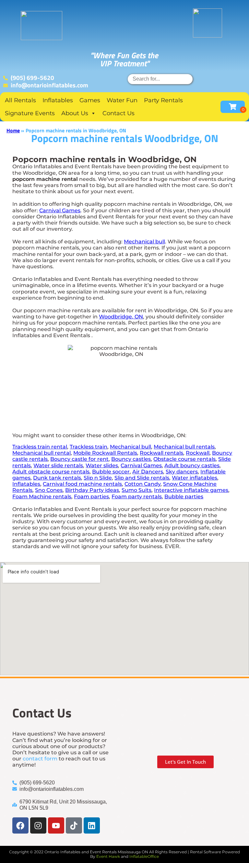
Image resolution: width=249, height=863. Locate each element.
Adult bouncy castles (191, 465)
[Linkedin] (92, 825)
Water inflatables (194, 478)
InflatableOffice (144, 856)
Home (13, 130)
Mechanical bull (144, 241)
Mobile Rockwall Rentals (105, 453)
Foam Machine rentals (41, 496)
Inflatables (57, 100)
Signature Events (30, 113)
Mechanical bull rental (41, 453)
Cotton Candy (142, 484)
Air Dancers (147, 472)
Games (89, 100)
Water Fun (122, 100)
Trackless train (88, 447)
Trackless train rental (39, 447)
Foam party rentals (137, 496)
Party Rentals (163, 100)
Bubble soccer (111, 472)
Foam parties (91, 496)
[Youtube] (56, 825)
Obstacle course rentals (184, 459)
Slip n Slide (98, 478)
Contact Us (118, 113)
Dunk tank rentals (57, 478)
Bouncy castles (131, 459)
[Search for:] (160, 79)
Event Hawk (108, 856)
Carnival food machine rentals (82, 484)
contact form (40, 759)
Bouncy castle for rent (79, 459)
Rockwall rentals (161, 453)
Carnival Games (59, 210)
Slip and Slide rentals (141, 478)
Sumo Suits (136, 490)
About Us (74, 113)
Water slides (102, 465)
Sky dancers (182, 472)
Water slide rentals (58, 465)
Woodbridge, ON (121, 317)
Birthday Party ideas (92, 490)
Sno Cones (49, 490)
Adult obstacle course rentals (50, 472)
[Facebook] (20, 825)
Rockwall (197, 453)
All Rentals (20, 100)
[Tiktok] (74, 825)
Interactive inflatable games (191, 490)
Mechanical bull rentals (184, 447)
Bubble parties (183, 496)
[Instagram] (38, 825)
